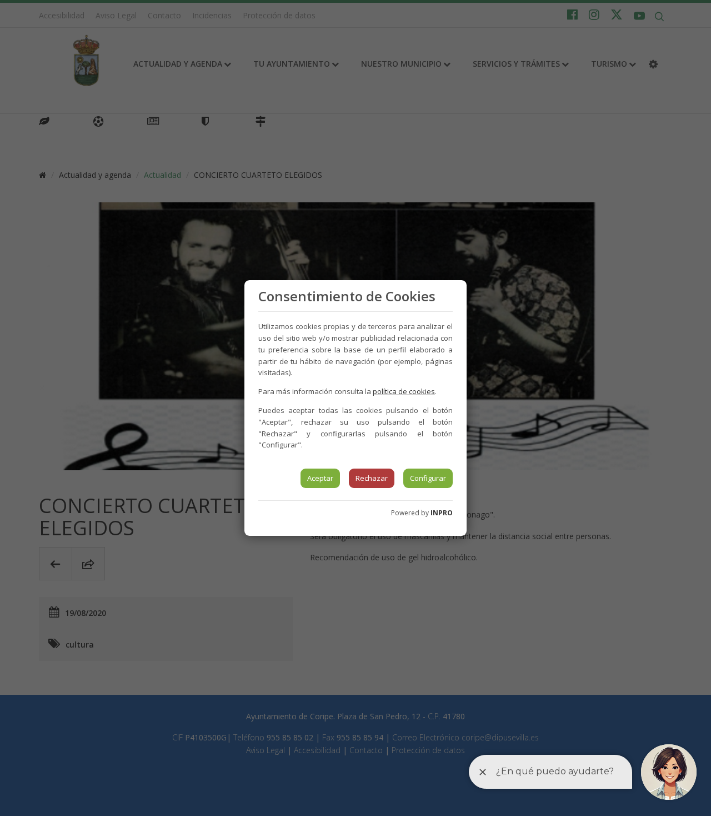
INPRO (441, 513)
